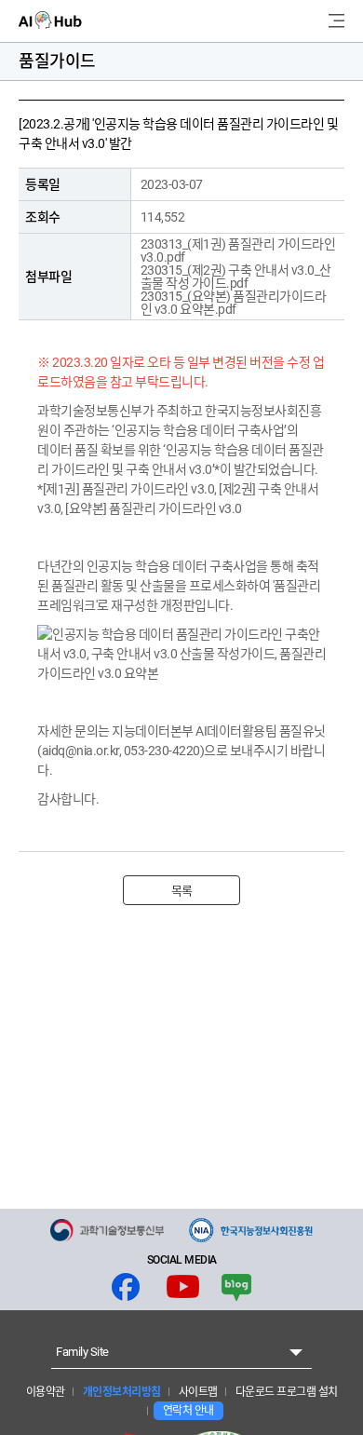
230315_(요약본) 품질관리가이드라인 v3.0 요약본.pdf (234, 303)
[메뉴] (336, 21)
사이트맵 (197, 1392)
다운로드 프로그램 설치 (285, 1392)
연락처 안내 (188, 1410)
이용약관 (45, 1392)
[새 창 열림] (107, 1230)
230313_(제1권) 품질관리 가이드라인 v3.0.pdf (238, 250)
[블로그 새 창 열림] (236, 1287)
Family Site (82, 1352)
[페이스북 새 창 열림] (126, 1287)
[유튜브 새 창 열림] (183, 1287)
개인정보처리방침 (120, 1392)
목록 (182, 891)
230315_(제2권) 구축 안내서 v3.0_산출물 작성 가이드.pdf (236, 277)
